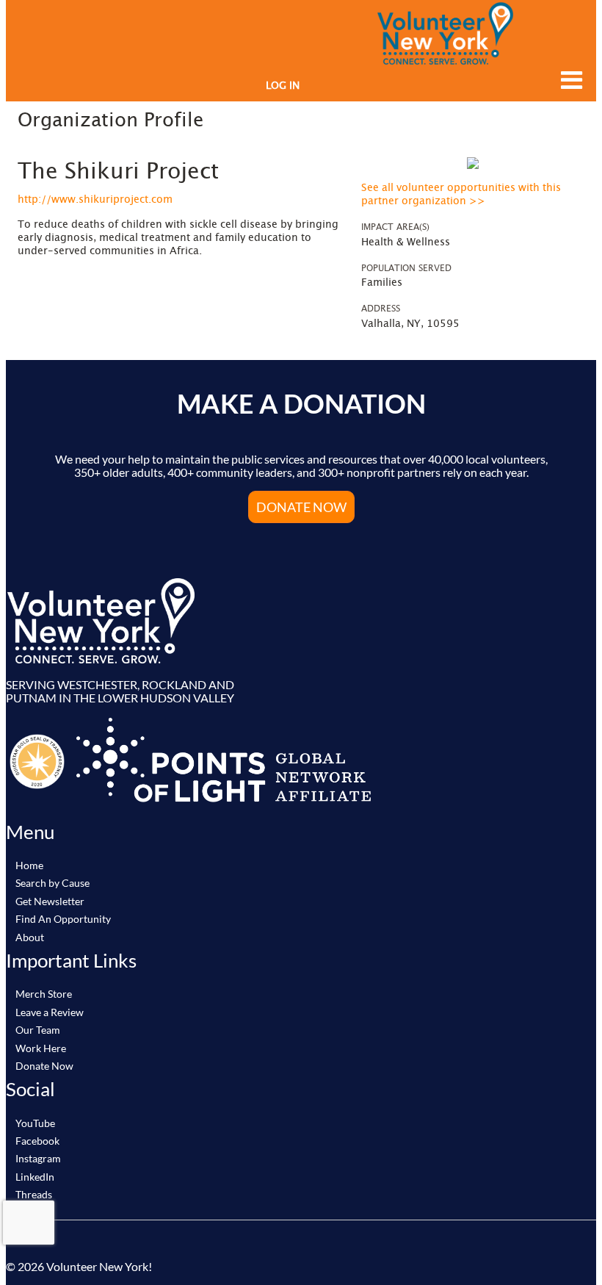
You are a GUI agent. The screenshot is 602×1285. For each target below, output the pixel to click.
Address (380, 308)
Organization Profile (110, 120)
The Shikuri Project (118, 172)
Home (29, 865)
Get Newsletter (49, 901)
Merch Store (43, 993)
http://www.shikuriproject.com (95, 200)
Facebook (37, 1140)
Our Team (37, 1029)
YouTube (35, 1123)
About (29, 937)
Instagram (38, 1158)
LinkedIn (34, 1176)
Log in (283, 86)
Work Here (40, 1048)
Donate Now (44, 1065)
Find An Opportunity (63, 919)
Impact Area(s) (395, 227)
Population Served (406, 268)
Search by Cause (52, 883)
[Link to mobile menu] (568, 80)
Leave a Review (49, 1012)
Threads (33, 1194)
